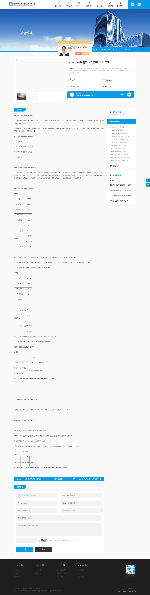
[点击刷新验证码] (43, 540)
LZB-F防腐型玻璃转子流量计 (109, 49)
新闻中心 (38, 565)
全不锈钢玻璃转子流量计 (119, 148)
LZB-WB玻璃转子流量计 (119, 145)
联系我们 (120, 6)
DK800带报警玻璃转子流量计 (120, 133)
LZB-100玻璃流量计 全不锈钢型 (89, 479)
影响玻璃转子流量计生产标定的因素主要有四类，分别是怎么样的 (121, 190)
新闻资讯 (89, 6)
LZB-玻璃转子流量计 (118, 130)
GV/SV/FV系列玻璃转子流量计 (121, 142)
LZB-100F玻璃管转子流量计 (33, 479)
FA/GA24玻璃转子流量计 (119, 151)
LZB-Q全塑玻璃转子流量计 (120, 154)
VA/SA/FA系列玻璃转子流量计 (121, 139)
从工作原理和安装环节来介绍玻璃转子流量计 (121, 195)
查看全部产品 (114, 166)
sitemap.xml (37, 588)
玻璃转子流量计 (93, 49)
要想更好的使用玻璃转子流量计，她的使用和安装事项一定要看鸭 (121, 201)
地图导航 (81, 577)
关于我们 (69, 6)
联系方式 (81, 573)
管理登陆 (29, 588)
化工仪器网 (23, 588)
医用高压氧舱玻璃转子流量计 (120, 160)
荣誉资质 (17, 577)
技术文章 (99, 6)
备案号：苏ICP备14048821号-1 (53, 591)
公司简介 (17, 570)
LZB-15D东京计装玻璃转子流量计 (122, 157)
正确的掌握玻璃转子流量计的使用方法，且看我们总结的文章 (121, 185)
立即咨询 (123, 94)
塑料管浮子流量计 (62, 573)
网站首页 (58, 6)
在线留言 (110, 6)
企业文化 (17, 573)
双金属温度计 (61, 577)
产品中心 (79, 6)
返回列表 (60, 479)
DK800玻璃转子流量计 (118, 127)
